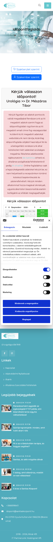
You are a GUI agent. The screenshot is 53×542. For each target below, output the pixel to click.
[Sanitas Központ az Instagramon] (12, 353)
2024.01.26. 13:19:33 (23, 440)
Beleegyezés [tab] (9, 227)
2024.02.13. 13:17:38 (23, 424)
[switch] (46, 277)
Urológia (13, 101)
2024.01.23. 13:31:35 (23, 485)
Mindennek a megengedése (26, 303)
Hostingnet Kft (34, 538)
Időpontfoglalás (29, 35)
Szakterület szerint (28, 69)
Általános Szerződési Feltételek (20, 385)
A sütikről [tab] (43, 227)
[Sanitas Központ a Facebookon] (4, 353)
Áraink (8, 379)
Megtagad (26, 319)
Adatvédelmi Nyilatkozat (17, 374)
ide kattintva (29, 158)
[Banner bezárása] (49, 220)
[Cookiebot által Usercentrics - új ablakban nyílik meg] (33, 220)
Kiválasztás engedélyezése (26, 311)
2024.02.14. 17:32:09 (23, 403)
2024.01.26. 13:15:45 (23, 456)
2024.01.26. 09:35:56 (23, 469)
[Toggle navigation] (47, 5)
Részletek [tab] (26, 227)
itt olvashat (17, 166)
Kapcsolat (10, 368)
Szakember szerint (27, 77)
